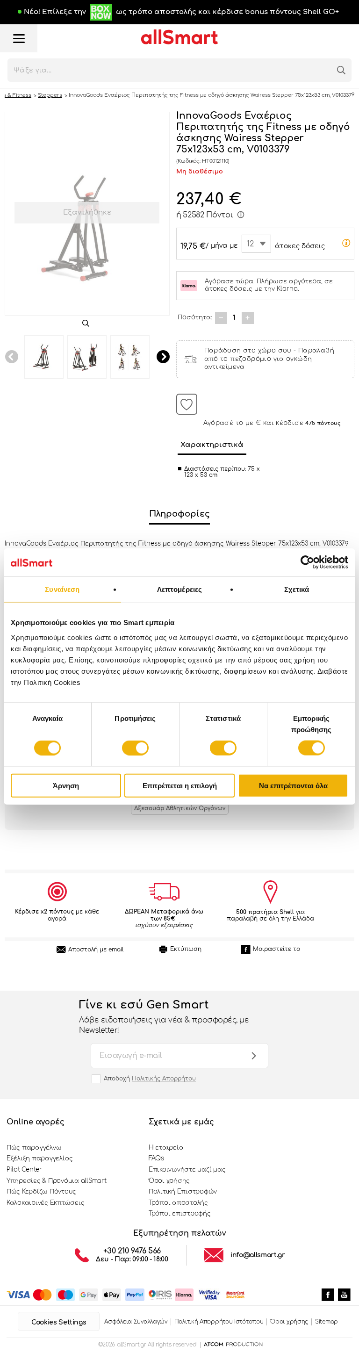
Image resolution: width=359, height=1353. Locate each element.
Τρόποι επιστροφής (180, 1213)
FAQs (156, 1158)
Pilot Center (24, 1169)
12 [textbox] (250, 244)
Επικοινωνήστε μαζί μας (187, 1169)
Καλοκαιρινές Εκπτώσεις (45, 1203)
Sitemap (326, 1321)
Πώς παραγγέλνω (34, 1147)
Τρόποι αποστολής (178, 1203)
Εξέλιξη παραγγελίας (40, 1158)
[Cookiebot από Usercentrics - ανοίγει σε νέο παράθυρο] (307, 562)
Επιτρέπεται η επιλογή (180, 785)
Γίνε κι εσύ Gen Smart (164, 1017)
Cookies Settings (58, 1322)
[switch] (135, 748)
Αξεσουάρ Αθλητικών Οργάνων (179, 808)
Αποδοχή (150, 1078)
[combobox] (256, 243)
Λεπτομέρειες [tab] (179, 589)
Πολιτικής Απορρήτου (164, 1078)
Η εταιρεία (166, 1147)
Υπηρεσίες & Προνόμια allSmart (56, 1181)
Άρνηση (66, 785)
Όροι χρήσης (169, 1181)
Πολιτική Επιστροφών (183, 1191)
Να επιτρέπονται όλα (293, 785)
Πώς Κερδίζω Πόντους (41, 1191)
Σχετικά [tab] (296, 589)
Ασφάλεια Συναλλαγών (135, 1321)
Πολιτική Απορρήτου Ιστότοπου (219, 1321)
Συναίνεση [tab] (62, 589)
